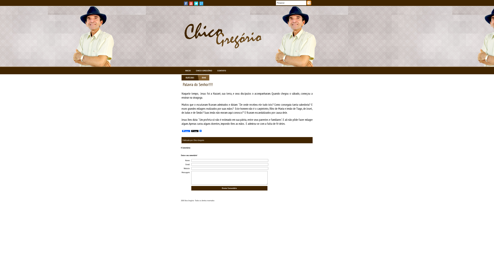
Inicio (188, 71)
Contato (221, 71)
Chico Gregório (204, 71)
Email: (188, 164)
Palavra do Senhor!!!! (198, 84)
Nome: (187, 160)
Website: (187, 168)
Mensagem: (186, 172)
